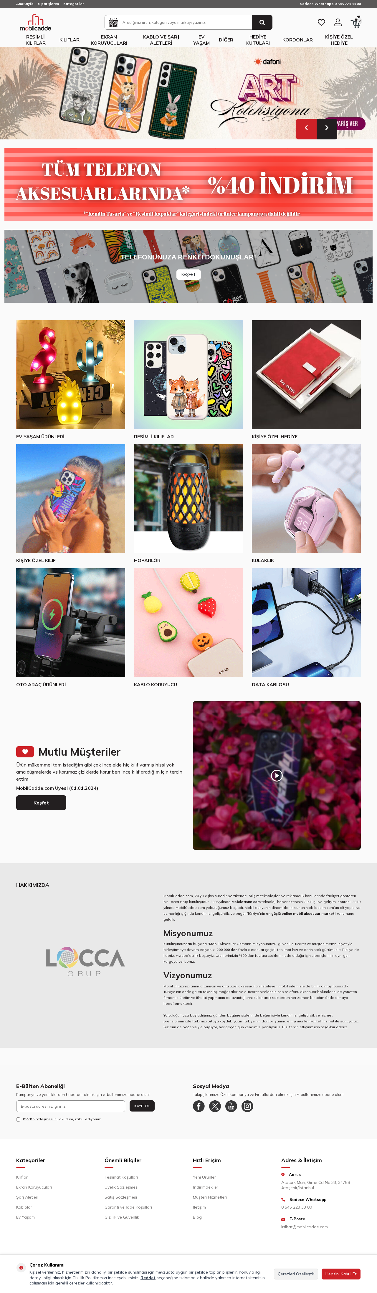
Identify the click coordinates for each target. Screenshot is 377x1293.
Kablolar (24, 1207)
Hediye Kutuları (258, 40)
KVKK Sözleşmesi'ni (40, 1119)
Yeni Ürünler (204, 1177)
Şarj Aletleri (27, 1197)
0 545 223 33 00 (296, 1207)
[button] (306, 129)
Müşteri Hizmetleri (210, 1197)
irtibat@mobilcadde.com (304, 1226)
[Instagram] (247, 1106)
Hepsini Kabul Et (341, 1274)
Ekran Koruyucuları (109, 40)
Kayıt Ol (142, 1106)
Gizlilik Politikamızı (89, 1277)
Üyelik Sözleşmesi (121, 1187)
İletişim (199, 1207)
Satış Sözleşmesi (121, 1197)
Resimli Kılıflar (36, 40)
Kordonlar (297, 40)
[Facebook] (199, 1106)
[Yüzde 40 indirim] (188, 184)
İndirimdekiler (205, 1187)
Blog (197, 1217)
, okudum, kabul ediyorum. (62, 1119)
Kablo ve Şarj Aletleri (161, 40)
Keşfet (41, 803)
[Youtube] (231, 1106)
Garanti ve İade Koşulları (128, 1207)
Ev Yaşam (201, 40)
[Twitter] (215, 1106)
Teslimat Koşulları (121, 1177)
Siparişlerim (48, 3)
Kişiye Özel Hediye (339, 40)
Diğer (226, 40)
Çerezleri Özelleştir (296, 1274)
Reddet (148, 1277)
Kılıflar (69, 40)
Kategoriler (73, 3)
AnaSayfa (25, 3)
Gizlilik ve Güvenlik (122, 1217)
